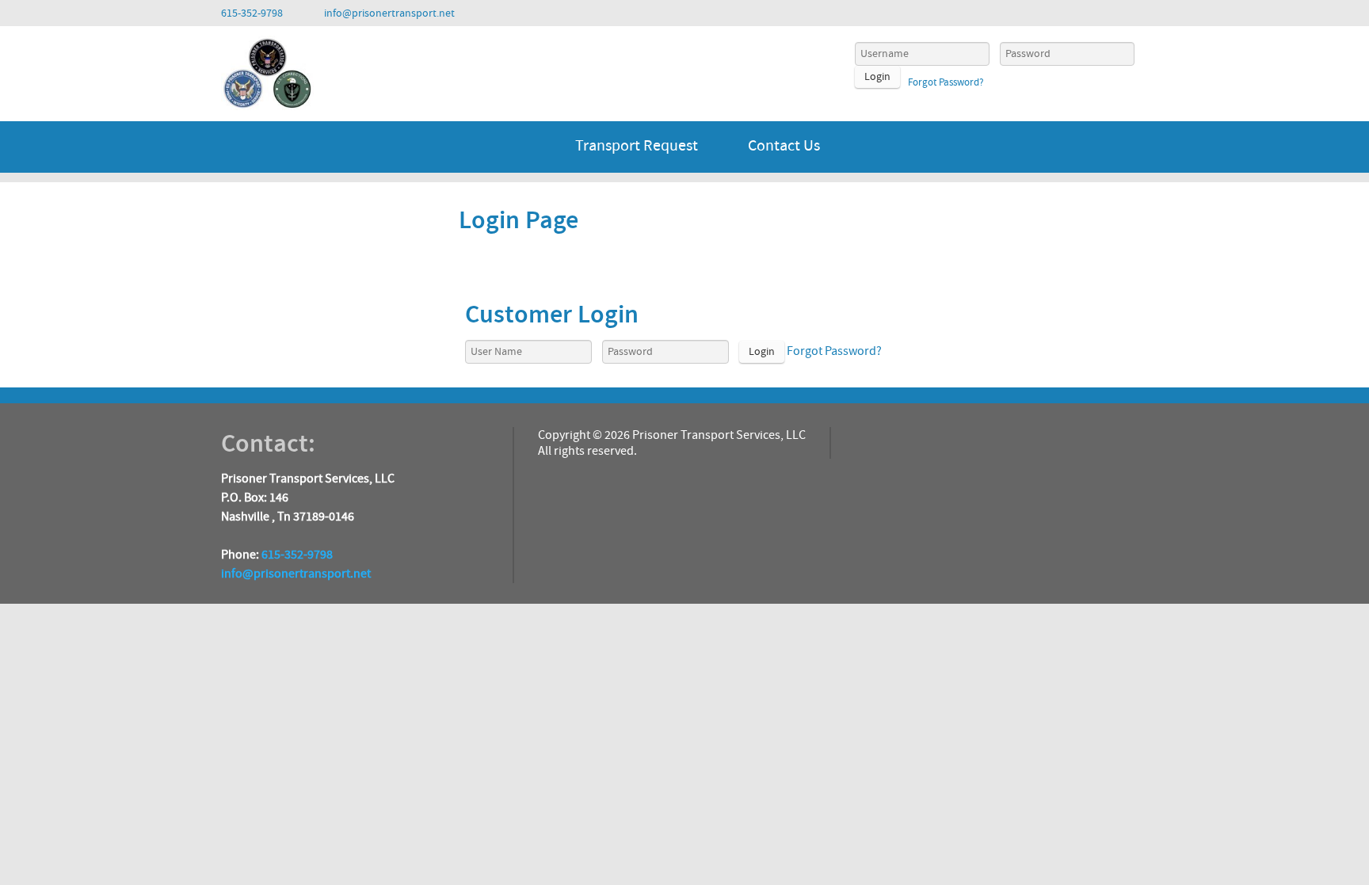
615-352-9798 (297, 555)
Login (877, 77)
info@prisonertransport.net (296, 574)
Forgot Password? (946, 82)
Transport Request (636, 145)
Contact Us (784, 145)
